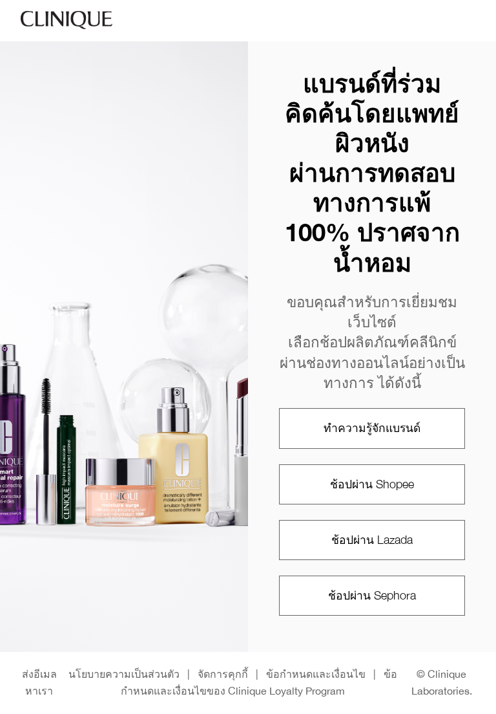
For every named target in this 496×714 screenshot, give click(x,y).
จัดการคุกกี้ (223, 674)
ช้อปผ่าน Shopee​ (372, 484)
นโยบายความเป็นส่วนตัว (124, 674)
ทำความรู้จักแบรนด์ (372, 428)
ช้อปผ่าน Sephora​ (372, 595)
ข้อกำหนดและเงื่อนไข (316, 674)
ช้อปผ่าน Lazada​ (372, 539)
